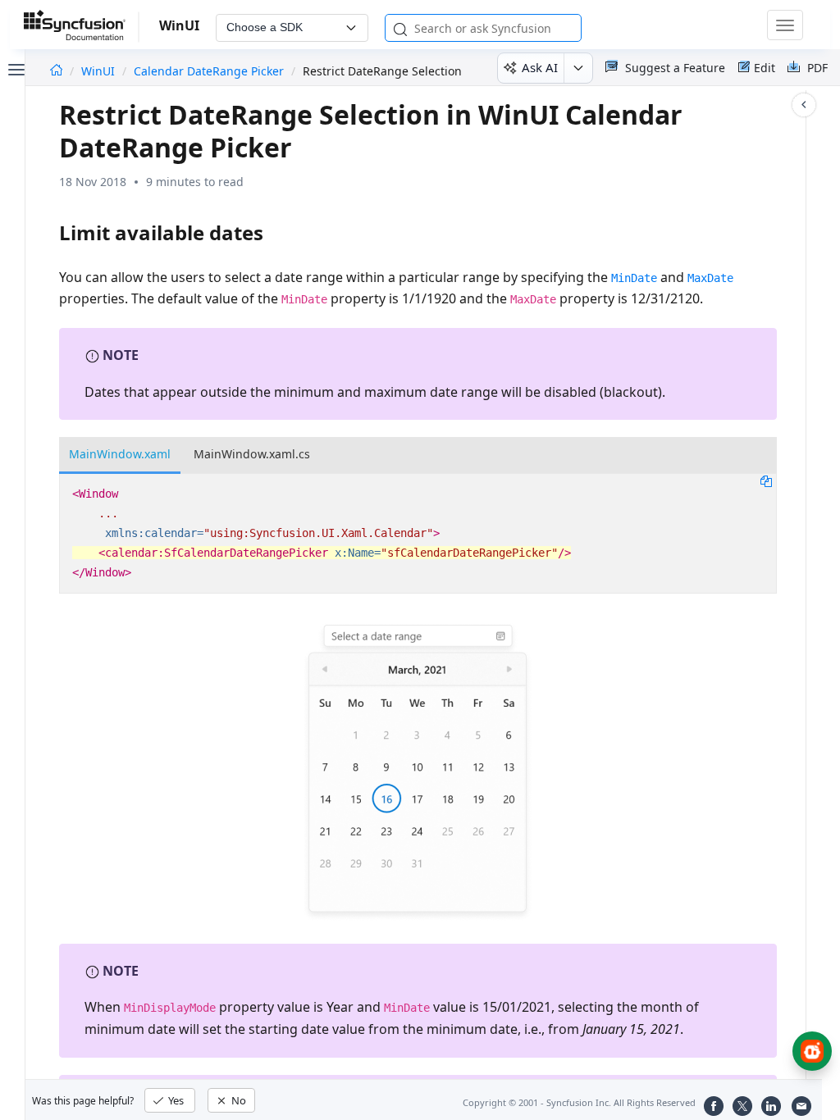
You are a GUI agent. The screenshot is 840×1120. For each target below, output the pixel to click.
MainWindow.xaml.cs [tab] (252, 454)
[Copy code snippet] (766, 480)
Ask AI (540, 67)
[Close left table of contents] (15, 68)
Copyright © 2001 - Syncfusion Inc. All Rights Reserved (579, 1102)
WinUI (99, 71)
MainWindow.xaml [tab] (120, 454)
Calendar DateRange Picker (209, 71)
